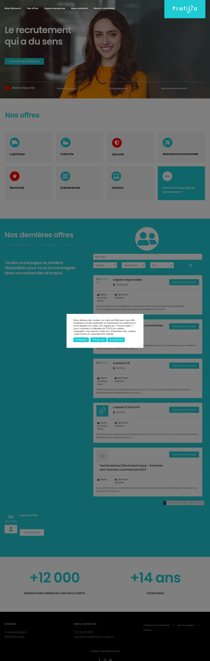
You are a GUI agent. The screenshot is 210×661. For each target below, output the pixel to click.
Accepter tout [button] (116, 339)
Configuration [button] (81, 340)
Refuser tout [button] (99, 339)
